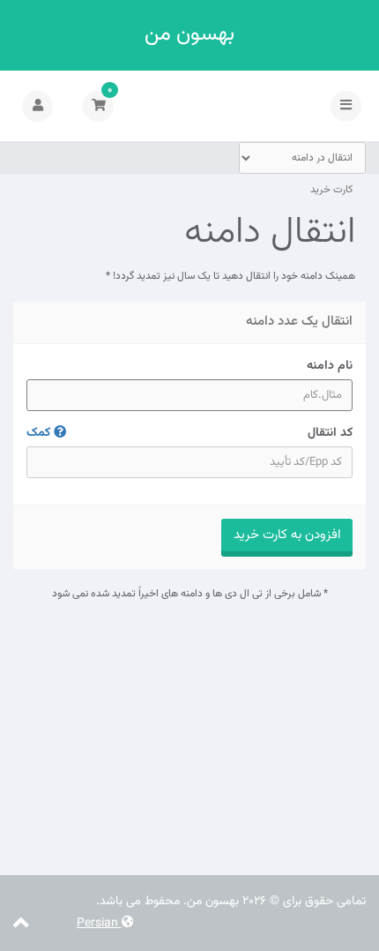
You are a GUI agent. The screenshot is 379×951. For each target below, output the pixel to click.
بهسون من (189, 35)
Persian (99, 923)
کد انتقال (189, 433)
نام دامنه (330, 366)
